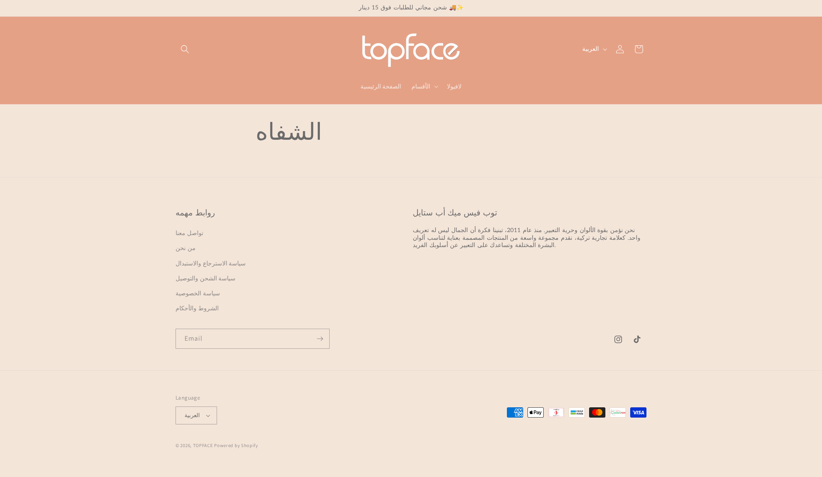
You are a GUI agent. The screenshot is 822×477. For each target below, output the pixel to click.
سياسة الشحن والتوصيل (205, 278)
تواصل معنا (189, 233)
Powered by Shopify (236, 445)
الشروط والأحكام (197, 308)
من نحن (186, 248)
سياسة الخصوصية (198, 293)
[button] (185, 49)
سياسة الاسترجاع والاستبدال (211, 263)
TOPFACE (203, 445)
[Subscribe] (319, 339)
